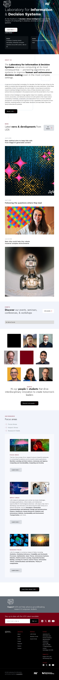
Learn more (16, 470)
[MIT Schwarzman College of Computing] (48, 673)
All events (48, 311)
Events (19, 639)
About (19, 634)
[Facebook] (49, 621)
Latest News (9, 32)
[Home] (7, 4)
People (19, 641)
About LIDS (11, 111)
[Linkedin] (42, 621)
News (19, 636)
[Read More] (29, 166)
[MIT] (35, 673)
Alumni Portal (33, 639)
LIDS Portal (33, 634)
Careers (19, 646)
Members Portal (34, 636)
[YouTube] (53, 621)
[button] (53, 4)
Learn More (11, 30)
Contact (19, 648)
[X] (46, 621)
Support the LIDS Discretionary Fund (47, 657)
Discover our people (29, 403)
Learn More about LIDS (29, 589)
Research (20, 643)
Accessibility (19, 674)
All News (49, 127)
